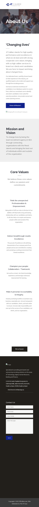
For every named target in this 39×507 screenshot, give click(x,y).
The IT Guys (23, 503)
